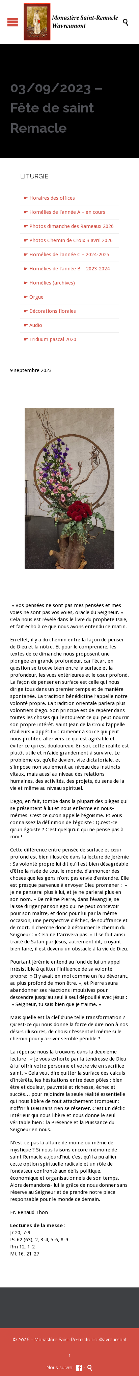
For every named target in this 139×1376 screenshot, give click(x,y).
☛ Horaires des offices (49, 198)
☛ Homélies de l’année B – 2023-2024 (67, 269)
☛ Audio (33, 325)
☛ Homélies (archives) (49, 283)
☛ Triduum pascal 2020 (50, 339)
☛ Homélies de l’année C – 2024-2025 (66, 254)
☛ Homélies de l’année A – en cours (64, 212)
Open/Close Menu (12, 22)
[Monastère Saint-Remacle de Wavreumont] (73, 22)
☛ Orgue (34, 297)
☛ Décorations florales (50, 311)
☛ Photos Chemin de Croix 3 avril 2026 (68, 240)
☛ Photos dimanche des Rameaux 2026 (69, 226)
